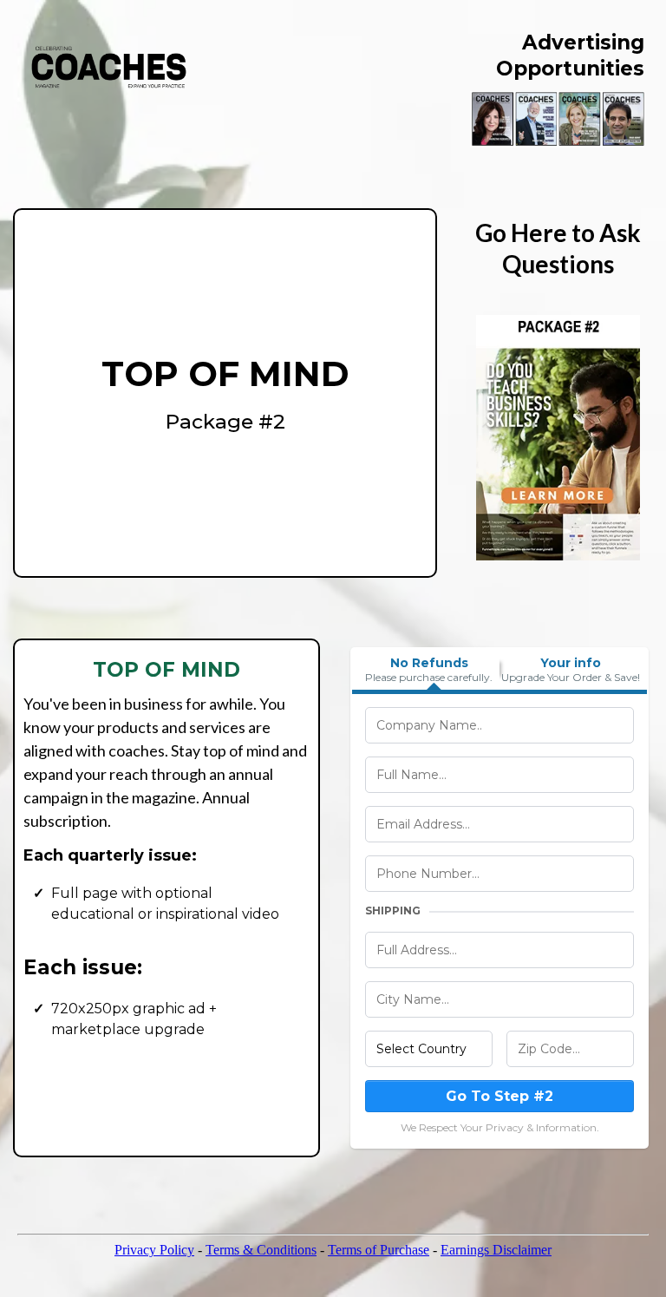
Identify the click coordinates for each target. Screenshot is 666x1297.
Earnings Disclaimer (496, 1249)
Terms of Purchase (378, 1249)
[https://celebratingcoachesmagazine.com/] (109, 67)
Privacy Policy (154, 1249)
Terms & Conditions (261, 1249)
